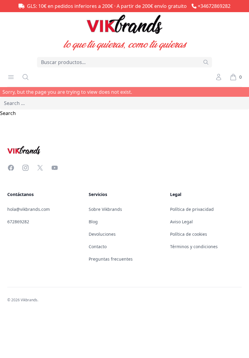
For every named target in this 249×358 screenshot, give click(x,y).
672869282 (18, 222)
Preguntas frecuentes (111, 259)
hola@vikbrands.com (28, 209)
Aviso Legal (181, 222)
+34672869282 (214, 6)
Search (8, 113)
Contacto (98, 246)
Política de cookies (188, 234)
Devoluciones (102, 234)
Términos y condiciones (194, 246)
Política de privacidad (192, 209)
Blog (93, 222)
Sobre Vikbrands (105, 209)
